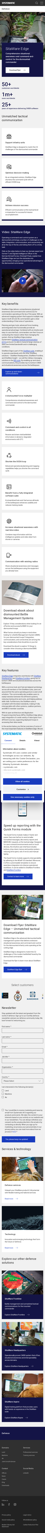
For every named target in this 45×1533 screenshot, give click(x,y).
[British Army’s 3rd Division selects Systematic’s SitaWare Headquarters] (14, 995)
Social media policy (8, 1520)
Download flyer (15, 70)
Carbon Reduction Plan (30, 1525)
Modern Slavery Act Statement (8, 1526)
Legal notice (27, 1515)
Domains (5, 1448)
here (14, 1132)
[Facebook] (9, 1504)
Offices (4, 1473)
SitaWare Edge (7, 676)
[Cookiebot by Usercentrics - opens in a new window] (32, 733)
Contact (5, 1468)
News (4, 1476)
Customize (21, 789)
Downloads (5, 1485)
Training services (29, 1455)
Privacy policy (6, 1515)
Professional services (30, 1452)
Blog (3, 1482)
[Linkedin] (3, 1504)
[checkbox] (22, 1093)
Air (3, 1458)
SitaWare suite (28, 351)
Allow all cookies (22, 781)
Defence (5, 9)
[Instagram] (15, 1504)
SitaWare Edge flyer (14, 969)
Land (3, 1452)
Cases (4, 1479)
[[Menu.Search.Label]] (36, 3)
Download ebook (13, 655)
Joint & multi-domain (8, 1461)
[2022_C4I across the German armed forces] (29, 995)
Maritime (5, 1455)
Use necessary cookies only (22, 797)
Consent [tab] (8, 740)
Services (26, 1448)
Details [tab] (22, 740)
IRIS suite (17, 360)
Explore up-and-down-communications (14, 373)
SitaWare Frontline (23, 678)
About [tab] (36, 740)
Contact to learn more (15, 876)
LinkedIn (26, 1473)
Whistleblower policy (30, 1520)
